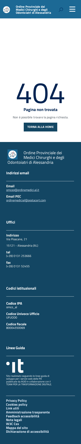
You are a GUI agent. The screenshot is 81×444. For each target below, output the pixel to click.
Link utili (12, 408)
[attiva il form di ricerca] (61, 10)
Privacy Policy (16, 400)
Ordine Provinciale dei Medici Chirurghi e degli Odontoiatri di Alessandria (33, 9)
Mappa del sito (17, 427)
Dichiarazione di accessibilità (27, 431)
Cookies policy (16, 404)
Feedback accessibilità (22, 416)
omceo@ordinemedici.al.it (22, 190)
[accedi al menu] (72, 9)
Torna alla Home (40, 127)
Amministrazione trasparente (28, 412)
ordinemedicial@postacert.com (26, 200)
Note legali (14, 419)
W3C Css (12, 423)
